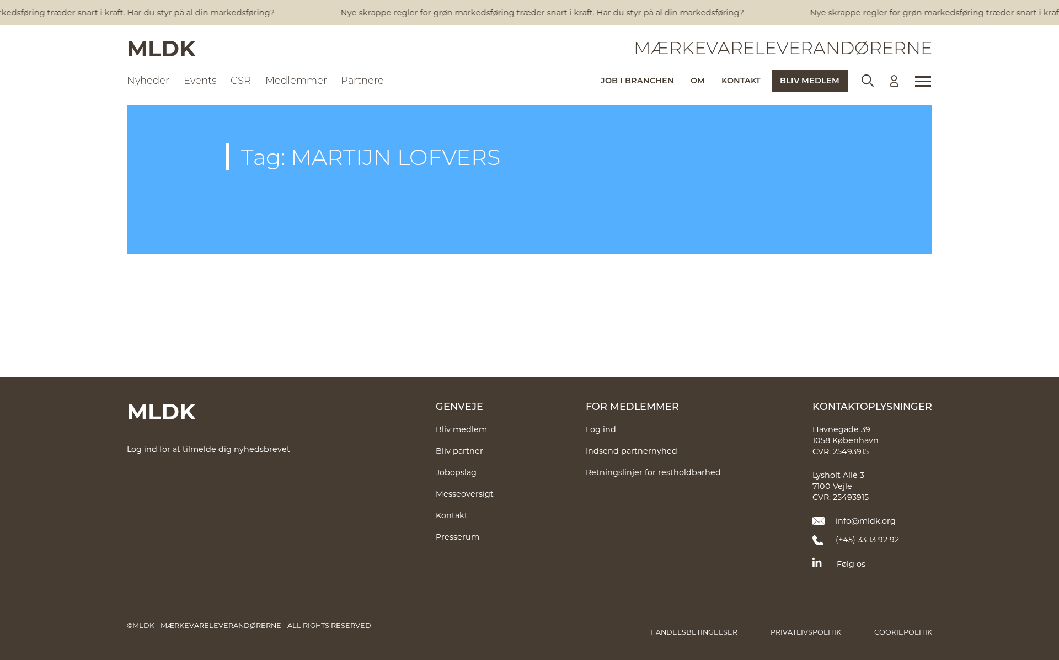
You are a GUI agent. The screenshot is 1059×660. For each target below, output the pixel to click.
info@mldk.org (866, 520)
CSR (241, 80)
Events (200, 80)
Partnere (362, 80)
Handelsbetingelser (693, 631)
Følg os (851, 563)
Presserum (457, 536)
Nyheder (148, 80)
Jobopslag (456, 472)
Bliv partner (459, 450)
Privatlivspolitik (806, 631)
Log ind (601, 429)
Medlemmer (296, 80)
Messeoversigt (465, 493)
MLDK (161, 47)
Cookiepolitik (903, 631)
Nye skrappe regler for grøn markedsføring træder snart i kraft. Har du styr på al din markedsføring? (538, 12)
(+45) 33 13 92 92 (867, 539)
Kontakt (741, 80)
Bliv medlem (809, 80)
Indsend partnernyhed (631, 450)
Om (698, 80)
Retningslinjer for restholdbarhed (653, 472)
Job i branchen (637, 80)
